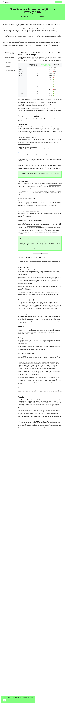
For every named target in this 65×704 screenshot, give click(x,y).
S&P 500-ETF (49, 183)
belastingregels (43, 294)
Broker (20, 64)
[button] (58, 2)
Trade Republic (43, 165)
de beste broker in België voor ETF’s (27, 45)
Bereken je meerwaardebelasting (27, 247)
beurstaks (48, 139)
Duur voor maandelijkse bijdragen (9, 64)
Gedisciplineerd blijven (9, 69)
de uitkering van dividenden (24, 144)
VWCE (30, 192)
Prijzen (48, 2)
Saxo (33, 165)
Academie (52, 2)
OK (4, 700)
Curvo (24, 356)
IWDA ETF (55, 57)
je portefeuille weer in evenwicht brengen (46, 317)
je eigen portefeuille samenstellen (46, 277)
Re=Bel (19, 206)
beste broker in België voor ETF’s (40, 253)
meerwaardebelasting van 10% (34, 226)
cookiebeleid (31, 697)
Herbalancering (7, 66)
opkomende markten (22, 280)
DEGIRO (37, 165)
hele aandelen (53, 305)
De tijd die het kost (8, 62)
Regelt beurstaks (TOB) (56, 65)
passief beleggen (47, 269)
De (34, 294)
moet (21, 166)
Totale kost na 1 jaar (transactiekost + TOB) (45, 65)
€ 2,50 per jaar (49, 202)
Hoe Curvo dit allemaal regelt (10, 70)
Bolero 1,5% (38, 186)
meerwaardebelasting (28, 294)
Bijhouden (6, 67)
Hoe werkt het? (39, 2)
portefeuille (37, 357)
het (24, 166)
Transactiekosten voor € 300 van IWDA (33, 65)
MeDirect (20, 99)
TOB (50, 163)
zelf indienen (34, 166)
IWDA (27, 192)
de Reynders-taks (40, 292)
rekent (59, 185)
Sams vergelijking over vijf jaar (31, 281)
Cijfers (44, 2)
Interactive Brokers (53, 185)
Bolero (29, 165)
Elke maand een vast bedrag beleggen (26, 302)
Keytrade (30, 128)
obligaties (53, 278)
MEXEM (56, 205)
